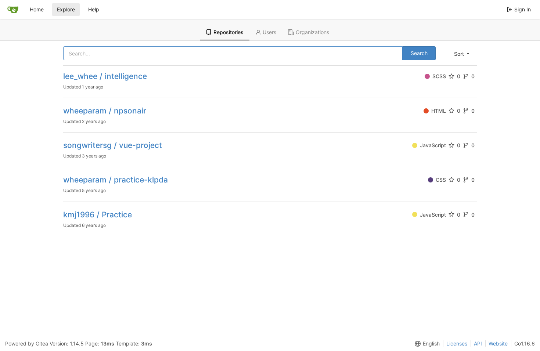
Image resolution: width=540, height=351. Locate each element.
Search (419, 53)
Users (269, 32)
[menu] (462, 54)
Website (498, 343)
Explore (66, 9)
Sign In (522, 9)
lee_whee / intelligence (105, 76)
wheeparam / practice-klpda (115, 179)
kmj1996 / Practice (97, 214)
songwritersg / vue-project (112, 145)
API (478, 343)
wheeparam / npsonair (104, 110)
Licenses (456, 343)
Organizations (312, 32)
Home (37, 9)
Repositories (228, 32)
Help (93, 9)
